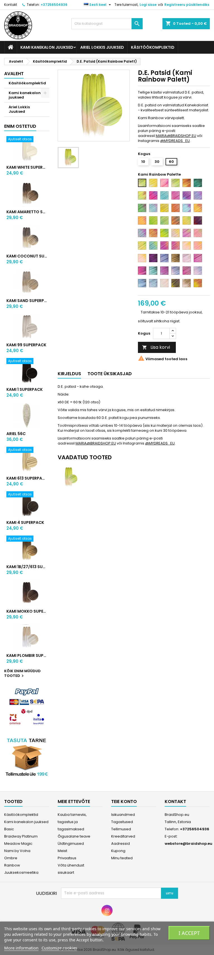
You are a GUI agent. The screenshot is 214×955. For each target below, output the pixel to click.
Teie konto (124, 801)
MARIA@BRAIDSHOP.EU (176, 135)
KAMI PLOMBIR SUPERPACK (26, 655)
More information (21, 948)
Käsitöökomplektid (152, 47)
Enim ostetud (20, 126)
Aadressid (120, 843)
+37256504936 (54, 4)
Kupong (118, 850)
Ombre (10, 858)
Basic (9, 829)
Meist (62, 850)
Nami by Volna (17, 850)
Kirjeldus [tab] (69, 373)
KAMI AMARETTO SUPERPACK (26, 212)
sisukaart (66, 872)
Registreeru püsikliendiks (186, 4)
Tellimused (121, 829)
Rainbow (12, 865)
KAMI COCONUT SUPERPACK (26, 256)
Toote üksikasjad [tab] (109, 373)
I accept (189, 933)
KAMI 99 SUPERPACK (26, 345)
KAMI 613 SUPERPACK (26, 478)
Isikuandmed (123, 814)
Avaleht (14, 73)
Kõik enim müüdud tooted (22, 673)
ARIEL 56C (16, 434)
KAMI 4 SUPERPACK (25, 522)
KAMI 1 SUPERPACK (24, 389)
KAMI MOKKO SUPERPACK (26, 611)
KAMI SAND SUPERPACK (26, 301)
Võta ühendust (71, 865)
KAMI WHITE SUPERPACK (26, 167)
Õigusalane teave (74, 836)
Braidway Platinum (21, 836)
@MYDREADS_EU (175, 140)
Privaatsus (67, 858)
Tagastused (122, 821)
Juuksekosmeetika (21, 872)
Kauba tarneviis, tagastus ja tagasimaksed (72, 822)
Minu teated (122, 858)
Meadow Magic (18, 843)
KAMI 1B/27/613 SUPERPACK (26, 567)
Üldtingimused (71, 843)
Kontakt (10, 4)
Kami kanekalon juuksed (46, 47)
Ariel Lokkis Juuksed (102, 47)
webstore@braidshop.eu (188, 843)
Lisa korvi (156, 347)
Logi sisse (148, 4)
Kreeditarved (123, 836)
